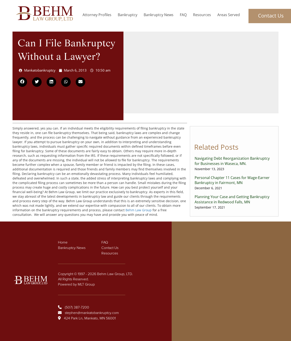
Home (63, 242)
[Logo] (46, 13)
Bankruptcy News (158, 14)
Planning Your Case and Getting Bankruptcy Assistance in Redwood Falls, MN (232, 201)
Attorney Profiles (97, 14)
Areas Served (228, 14)
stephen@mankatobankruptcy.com (92, 313)
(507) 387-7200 (77, 307)
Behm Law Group (138, 210)
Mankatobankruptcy (39, 70)
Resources (202, 14)
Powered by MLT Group (76, 284)
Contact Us (109, 248)
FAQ (183, 14)
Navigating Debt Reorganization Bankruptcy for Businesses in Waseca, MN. (232, 163)
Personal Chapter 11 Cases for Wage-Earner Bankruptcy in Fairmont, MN (232, 182)
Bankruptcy (127, 14)
